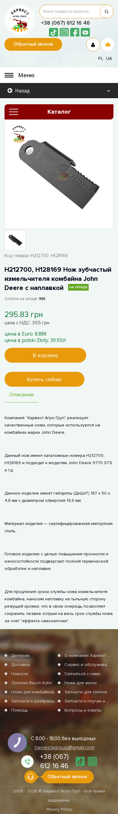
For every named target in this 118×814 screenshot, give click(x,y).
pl (100, 58)
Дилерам (20, 655)
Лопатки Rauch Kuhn (31, 682)
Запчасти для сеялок (85, 692)
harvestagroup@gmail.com (64, 747)
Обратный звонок (33, 44)
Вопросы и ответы (82, 710)
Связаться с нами (82, 673)
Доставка (20, 664)
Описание (21, 394)
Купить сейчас (44, 379)
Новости (19, 673)
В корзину (45, 355)
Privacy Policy (59, 809)
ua (109, 58)
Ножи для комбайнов (32, 692)
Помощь (19, 710)
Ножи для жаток (80, 682)
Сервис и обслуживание (89, 664)
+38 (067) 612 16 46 (65, 22)
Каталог (59, 112)
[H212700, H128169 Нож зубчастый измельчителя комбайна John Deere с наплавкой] (59, 174)
